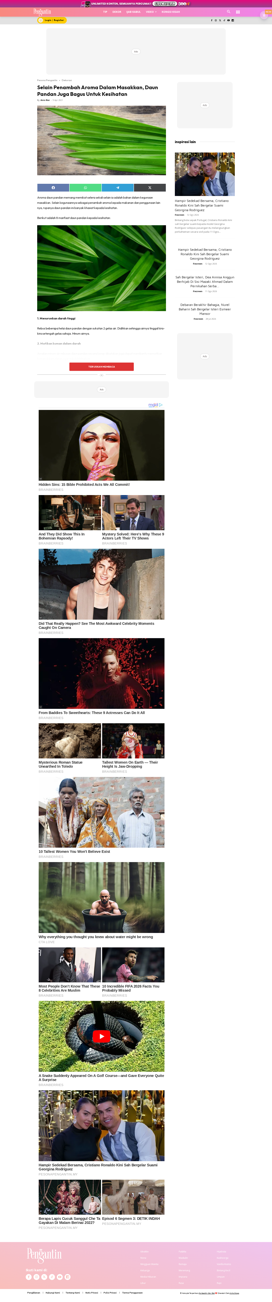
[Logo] (42, 12)
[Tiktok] (224, 21)
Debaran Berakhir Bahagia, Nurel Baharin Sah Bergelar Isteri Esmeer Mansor (205, 309)
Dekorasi (67, 80)
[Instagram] (216, 21)
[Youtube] (228, 21)
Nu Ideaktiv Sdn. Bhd (207, 1293)
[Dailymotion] (233, 21)
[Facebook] (211, 21)
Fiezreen (179, 214)
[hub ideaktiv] (238, 10)
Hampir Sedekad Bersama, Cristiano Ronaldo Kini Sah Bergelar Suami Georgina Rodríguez (202, 205)
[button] (228, 11)
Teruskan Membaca (101, 366)
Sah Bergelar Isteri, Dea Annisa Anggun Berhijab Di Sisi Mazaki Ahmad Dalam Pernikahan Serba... (205, 281)
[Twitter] (220, 21)
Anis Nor (45, 100)
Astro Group (234, 1293)
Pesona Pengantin (47, 80)
